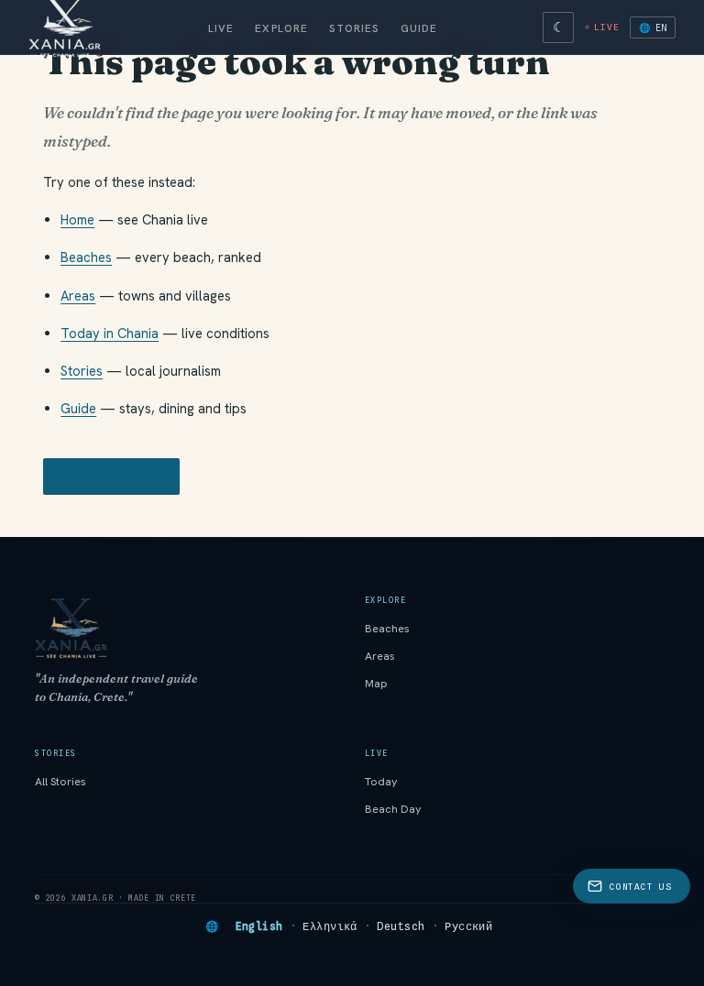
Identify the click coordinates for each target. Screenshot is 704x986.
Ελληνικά (330, 926)
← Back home (111, 476)
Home (77, 219)
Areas (77, 295)
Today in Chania (109, 333)
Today (381, 781)
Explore (281, 28)
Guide (419, 28)
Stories (354, 28)
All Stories (60, 781)
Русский (468, 926)
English (259, 926)
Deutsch (400, 926)
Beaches (86, 257)
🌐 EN (652, 27)
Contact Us (640, 887)
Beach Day (393, 809)
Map (376, 683)
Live (221, 28)
